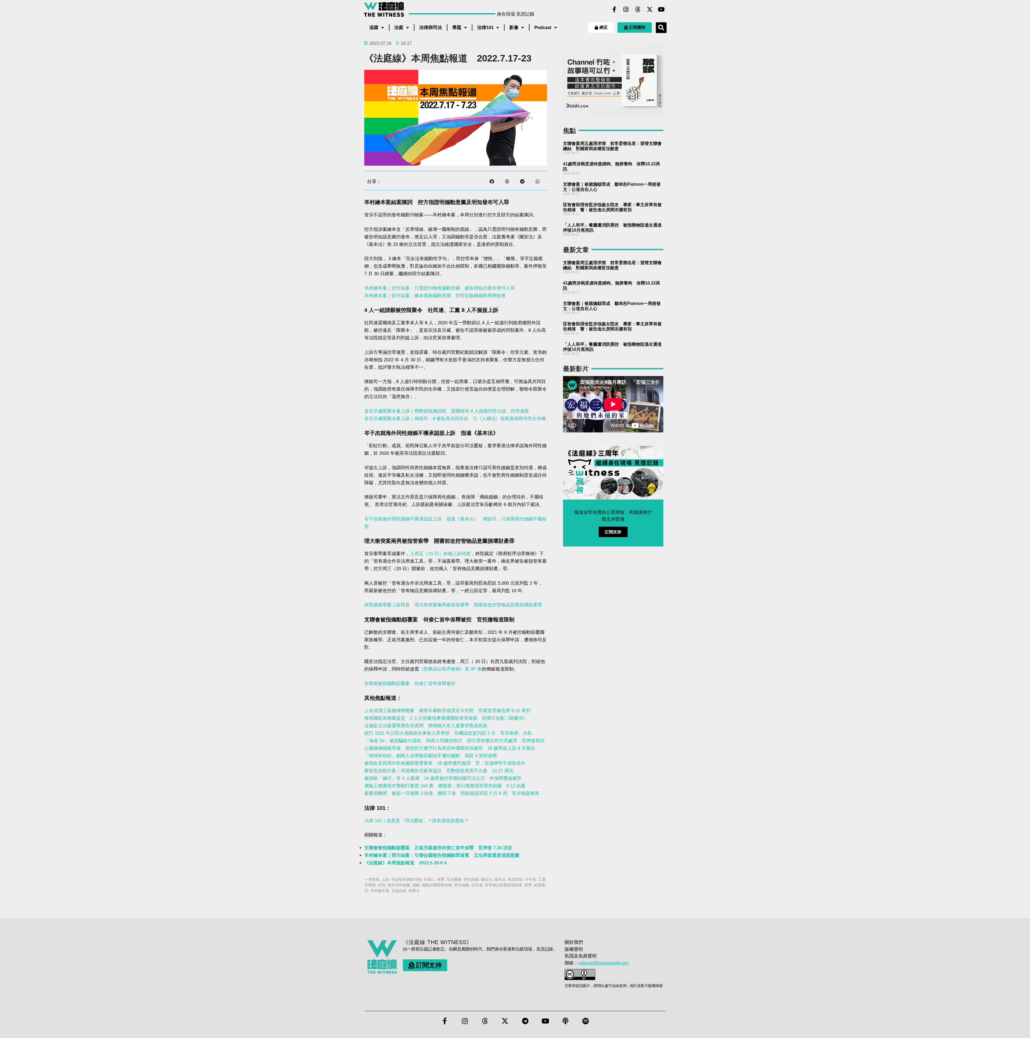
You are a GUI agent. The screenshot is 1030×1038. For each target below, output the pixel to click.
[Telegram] (525, 1021)
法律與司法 (430, 27)
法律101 (485, 27)
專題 (456, 27)
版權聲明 (574, 949)
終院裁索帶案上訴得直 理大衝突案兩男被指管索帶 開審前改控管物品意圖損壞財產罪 (453, 604)
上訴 (385, 879)
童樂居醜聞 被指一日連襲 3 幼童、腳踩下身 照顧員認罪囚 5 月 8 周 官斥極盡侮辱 (451, 793)
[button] (661, 27)
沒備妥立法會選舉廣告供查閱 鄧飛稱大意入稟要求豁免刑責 (425, 725)
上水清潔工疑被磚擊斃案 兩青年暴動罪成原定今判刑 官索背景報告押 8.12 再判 (447, 710)
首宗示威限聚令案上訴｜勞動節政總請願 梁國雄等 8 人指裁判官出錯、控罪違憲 (446, 411)
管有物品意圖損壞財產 (503, 885)
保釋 (440, 879)
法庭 (398, 27)
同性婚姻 (471, 879)
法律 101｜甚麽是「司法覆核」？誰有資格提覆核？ (416, 820)
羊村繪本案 (379, 890)
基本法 (500, 879)
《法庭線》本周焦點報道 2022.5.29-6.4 (405, 862)
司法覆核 (454, 879)
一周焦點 (372, 879)
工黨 (542, 879)
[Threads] (638, 9)
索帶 (528, 885)
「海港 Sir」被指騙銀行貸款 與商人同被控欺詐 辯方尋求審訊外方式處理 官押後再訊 (454, 740)
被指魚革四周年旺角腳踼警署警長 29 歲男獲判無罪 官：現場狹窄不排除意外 (444, 763)
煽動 (416, 885)
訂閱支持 (613, 532)
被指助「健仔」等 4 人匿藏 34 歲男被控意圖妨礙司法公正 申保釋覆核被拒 (442, 778)
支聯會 (370, 885)
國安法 (486, 879)
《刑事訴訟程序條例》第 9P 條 (450, 669)
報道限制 (515, 879)
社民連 (477, 885)
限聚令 (414, 890)
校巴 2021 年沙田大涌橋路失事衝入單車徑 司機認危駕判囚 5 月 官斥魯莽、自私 (448, 733)
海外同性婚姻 (399, 885)
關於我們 (574, 942)
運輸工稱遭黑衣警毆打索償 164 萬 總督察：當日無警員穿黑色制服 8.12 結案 (444, 785)
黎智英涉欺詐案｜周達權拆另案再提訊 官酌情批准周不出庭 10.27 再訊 (438, 770)
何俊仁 (429, 879)
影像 (513, 27)
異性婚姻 (461, 885)
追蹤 (373, 27)
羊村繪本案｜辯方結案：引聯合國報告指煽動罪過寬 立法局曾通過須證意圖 (441, 855)
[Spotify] (585, 1021)
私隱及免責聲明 (581, 956)
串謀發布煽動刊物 (406, 879)
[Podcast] (565, 1021)
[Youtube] (661, 9)
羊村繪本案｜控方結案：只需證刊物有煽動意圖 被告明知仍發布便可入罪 (439, 288)
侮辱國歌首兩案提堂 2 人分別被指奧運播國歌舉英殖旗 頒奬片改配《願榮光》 (446, 718)
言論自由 (398, 890)
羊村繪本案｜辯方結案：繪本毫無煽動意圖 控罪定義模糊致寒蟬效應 (435, 295)
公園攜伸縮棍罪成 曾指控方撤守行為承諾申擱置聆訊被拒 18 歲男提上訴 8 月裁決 (449, 748)
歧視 (381, 885)
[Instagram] (626, 9)
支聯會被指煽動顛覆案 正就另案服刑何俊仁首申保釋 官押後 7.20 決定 (438, 847)
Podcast (542, 27)
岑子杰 (530, 879)
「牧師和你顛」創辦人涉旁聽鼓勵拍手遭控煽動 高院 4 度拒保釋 (430, 755)
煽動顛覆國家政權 (437, 885)
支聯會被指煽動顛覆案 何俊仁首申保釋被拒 (409, 683)
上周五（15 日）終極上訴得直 (440, 553)
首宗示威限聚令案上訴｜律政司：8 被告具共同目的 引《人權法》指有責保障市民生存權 (455, 418)
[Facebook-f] (614, 9)
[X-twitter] (650, 9)
